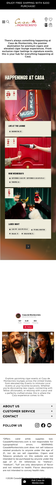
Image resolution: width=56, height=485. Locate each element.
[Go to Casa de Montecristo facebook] (43, 426)
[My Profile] (46, 25)
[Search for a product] (7, 22)
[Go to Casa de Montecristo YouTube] (49, 426)
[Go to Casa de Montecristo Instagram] (37, 426)
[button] (46, 19)
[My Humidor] (50, 19)
